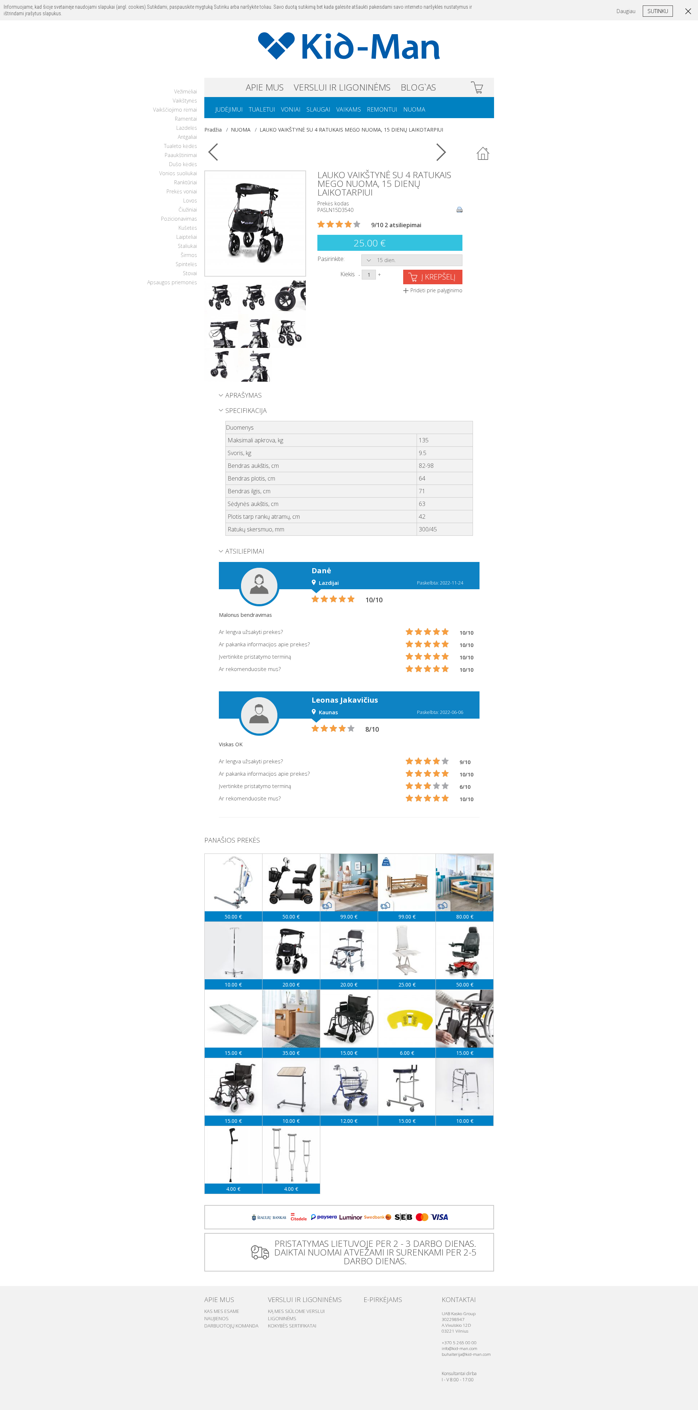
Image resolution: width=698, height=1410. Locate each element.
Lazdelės (186, 127)
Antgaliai (187, 136)
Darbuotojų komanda (231, 1325)
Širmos (189, 255)
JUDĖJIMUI (229, 109)
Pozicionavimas (179, 218)
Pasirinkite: (331, 259)
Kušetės (187, 227)
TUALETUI (262, 109)
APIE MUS (265, 87)
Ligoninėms (282, 1318)
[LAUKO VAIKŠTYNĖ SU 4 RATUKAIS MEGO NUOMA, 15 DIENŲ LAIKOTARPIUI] (255, 223)
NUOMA (414, 109)
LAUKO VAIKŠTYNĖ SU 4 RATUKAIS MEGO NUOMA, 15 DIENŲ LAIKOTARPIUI (351, 129)
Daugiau (626, 11)
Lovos (190, 200)
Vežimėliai (185, 91)
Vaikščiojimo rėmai (175, 109)
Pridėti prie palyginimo (436, 290)
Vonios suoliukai (178, 173)
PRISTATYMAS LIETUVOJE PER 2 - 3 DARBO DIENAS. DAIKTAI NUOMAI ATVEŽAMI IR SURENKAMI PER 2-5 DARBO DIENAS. (375, 1252)
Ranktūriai (185, 182)
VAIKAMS (348, 109)
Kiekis (347, 274)
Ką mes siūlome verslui (296, 1311)
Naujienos (216, 1318)
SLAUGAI (318, 109)
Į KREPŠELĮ (438, 277)
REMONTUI (382, 109)
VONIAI (291, 109)
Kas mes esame (221, 1311)
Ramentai (186, 118)
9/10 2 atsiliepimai (396, 225)
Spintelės (186, 264)
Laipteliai (186, 236)
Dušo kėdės (183, 164)
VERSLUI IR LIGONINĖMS (342, 87)
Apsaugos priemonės (172, 282)
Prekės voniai (182, 191)
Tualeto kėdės (180, 145)
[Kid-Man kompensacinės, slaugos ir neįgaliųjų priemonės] (349, 46)
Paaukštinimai (181, 155)
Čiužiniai (187, 209)
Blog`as (418, 87)
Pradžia (213, 129)
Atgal (483, 154)
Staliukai (187, 245)
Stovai (190, 273)
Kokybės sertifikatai (292, 1325)
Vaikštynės (185, 100)
